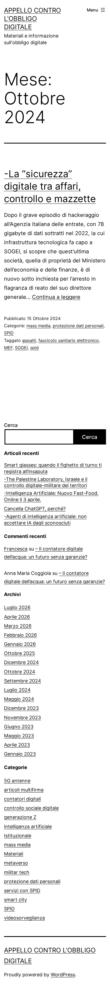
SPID (9, 333)
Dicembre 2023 (21, 708)
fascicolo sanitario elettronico (68, 340)
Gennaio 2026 (20, 644)
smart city (15, 899)
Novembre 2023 (22, 717)
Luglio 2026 (17, 607)
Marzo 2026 (18, 626)
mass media (38, 325)
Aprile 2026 (17, 617)
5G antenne (17, 781)
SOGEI (21, 347)
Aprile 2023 (17, 745)
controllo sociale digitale (31, 808)
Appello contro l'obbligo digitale (32, 18)
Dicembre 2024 (21, 662)
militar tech (16, 872)
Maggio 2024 (19, 699)
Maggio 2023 (19, 736)
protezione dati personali (78, 325)
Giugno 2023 (18, 726)
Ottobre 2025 (19, 653)
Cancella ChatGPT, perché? (35, 508)
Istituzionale (17, 835)
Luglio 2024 (17, 690)
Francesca (16, 549)
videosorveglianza (24, 918)
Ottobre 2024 (19, 672)
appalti (29, 340)
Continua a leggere (56, 297)
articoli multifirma (24, 790)
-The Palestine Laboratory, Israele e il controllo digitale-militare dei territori (45, 482)
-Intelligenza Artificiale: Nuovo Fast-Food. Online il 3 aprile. (51, 496)
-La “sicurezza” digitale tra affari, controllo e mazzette (50, 186)
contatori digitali (22, 799)
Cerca (11, 425)
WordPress (63, 974)
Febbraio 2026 (20, 635)
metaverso (16, 863)
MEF (8, 347)
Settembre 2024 (22, 681)
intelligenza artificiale (28, 826)
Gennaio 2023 (20, 754)
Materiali (13, 854)
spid (34, 347)
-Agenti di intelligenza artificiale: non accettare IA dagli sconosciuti (45, 519)
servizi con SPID (22, 890)
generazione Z (20, 817)
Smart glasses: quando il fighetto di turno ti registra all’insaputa (53, 468)
